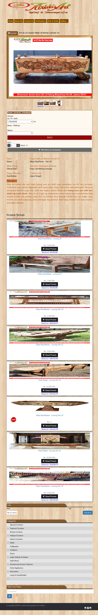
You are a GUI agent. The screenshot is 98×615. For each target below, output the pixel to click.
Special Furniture (16, 525)
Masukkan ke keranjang (51, 150)
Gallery (63, 21)
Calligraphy (14, 546)
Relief (12, 543)
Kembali (13, 33)
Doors (12, 553)
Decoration (14, 571)
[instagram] (90, 608)
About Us (18, 21)
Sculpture (13, 550)
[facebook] (85, 608)
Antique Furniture (16, 536)
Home (10, 21)
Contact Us (28, 21)
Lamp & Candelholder (18, 575)
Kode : (19, 113)
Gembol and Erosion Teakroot (21, 564)
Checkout (87, 513)
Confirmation (40, 21)
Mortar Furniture (16, 532)
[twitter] (88, 608)
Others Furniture (16, 539)
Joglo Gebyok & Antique (19, 557)
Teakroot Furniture (17, 528)
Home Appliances (16, 568)
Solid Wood (14, 561)
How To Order (53, 21)
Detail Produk (50, 249)
